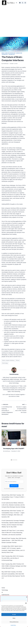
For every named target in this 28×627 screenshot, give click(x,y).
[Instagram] (25, 3)
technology (5, 363)
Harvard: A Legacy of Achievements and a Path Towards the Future (20, 408)
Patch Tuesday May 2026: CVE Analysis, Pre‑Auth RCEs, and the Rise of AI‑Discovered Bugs (13, 558)
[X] (22, 3)
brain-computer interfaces (8, 360)
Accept (14, 614)
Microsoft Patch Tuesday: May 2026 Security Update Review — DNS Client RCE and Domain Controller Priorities (14, 540)
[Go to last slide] (4, 444)
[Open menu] (16, 3)
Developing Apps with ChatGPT (13, 448)
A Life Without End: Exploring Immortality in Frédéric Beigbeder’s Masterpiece (7, 409)
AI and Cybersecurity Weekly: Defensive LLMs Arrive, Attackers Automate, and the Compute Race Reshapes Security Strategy (13, 505)
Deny (14, 618)
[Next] (24, 444)
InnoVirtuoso (5, 63)
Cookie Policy (13, 625)
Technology (12, 54)
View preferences (14, 622)
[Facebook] (20, 3)
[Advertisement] (14, 20)
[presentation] (14, 437)
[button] (26, 603)
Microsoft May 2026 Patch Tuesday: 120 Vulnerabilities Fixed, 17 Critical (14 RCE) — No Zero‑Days (13, 497)
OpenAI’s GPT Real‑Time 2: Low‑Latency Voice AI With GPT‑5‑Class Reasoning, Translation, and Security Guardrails (13, 532)
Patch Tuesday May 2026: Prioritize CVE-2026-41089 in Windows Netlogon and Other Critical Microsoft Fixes (14, 566)
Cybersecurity (5, 594)
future (17, 360)
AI (2, 592)
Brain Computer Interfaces (8, 53)
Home (3, 587)
